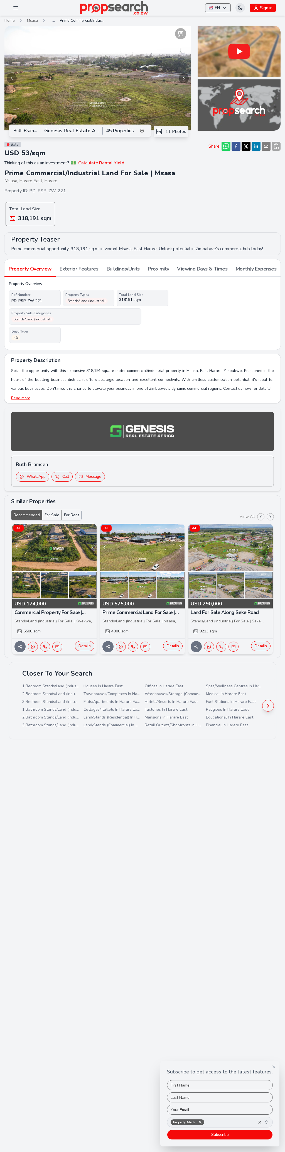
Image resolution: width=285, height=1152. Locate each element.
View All (247, 516)
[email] (266, 146)
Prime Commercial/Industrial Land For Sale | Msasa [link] (82, 20)
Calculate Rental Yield (101, 163)
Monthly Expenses (256, 269)
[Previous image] (12, 78)
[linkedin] (256, 146)
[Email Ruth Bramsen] (57, 647)
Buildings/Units (123, 269)
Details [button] (84, 646)
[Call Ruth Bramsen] (45, 647)
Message (93, 476)
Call (65, 476)
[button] (200, 1122)
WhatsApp (36, 476)
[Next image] (184, 78)
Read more (20, 398)
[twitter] (246, 146)
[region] (97, 78)
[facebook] (236, 146)
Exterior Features (79, 269)
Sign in (266, 8)
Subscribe (220, 1134)
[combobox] (220, 1122)
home (9, 20)
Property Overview (30, 269)
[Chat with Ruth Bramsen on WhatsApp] (33, 647)
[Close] (274, 1067)
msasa (32, 20)
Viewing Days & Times (202, 269)
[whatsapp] (226, 146)
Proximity (158, 269)
